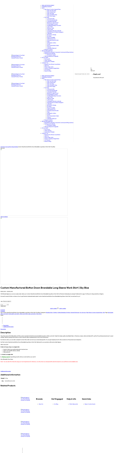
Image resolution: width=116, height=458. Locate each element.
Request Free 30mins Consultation (52, 64)
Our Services (6, 146)
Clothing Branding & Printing (63, 312)
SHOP (43, 8)
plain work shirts (32, 314)
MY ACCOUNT (45, 57)
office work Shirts (24, 314)
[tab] (59, 325)
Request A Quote (48, 120)
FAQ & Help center (73, 404)
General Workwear (75, 312)
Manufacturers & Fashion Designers (55, 32)
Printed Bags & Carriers (52, 24)
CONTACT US (45, 63)
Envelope (49, 36)
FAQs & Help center (48, 67)
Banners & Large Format (52, 22)
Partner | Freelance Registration (51, 68)
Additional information (8, 326)
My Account (47, 59)
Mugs (48, 41)
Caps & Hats (50, 26)
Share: (2, 315)
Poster (48, 44)
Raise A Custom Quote (90, 404)
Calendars (49, 33)
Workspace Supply (51, 55)
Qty (2, 301)
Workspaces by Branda (49, 53)
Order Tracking (47, 60)
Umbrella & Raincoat (51, 48)
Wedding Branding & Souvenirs (54, 25)
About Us (46, 65)
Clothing (16, 146)
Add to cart (3, 306)
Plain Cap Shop (50, 13)
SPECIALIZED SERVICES (47, 50)
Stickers (49, 46)
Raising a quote (6, 356)
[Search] (88, 74)
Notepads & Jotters (51, 42)
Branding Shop (49, 312)
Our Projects (47, 69)
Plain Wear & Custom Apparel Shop (52, 9)
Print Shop (46, 17)
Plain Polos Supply (51, 16)
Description (6, 325)
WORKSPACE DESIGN (47, 6)
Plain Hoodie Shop (51, 12)
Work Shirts (39, 314)
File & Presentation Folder (53, 45)
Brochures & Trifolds (51, 34)
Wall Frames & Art (51, 38)
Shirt (104, 312)
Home (2, 146)
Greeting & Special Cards (52, 40)
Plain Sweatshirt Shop (52, 14)
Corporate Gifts (50, 18)
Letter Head (50, 29)
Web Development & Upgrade (51, 56)
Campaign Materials (51, 21)
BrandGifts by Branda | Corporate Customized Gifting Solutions (58, 52)
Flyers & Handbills (51, 37)
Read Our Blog (47, 71)
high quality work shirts (14, 314)
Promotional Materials (52, 20)
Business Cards (50, 28)
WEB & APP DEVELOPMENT (48, 75)
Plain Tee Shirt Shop (51, 10)
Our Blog (56, 404)
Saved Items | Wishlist (49, 61)
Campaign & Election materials (54, 30)
